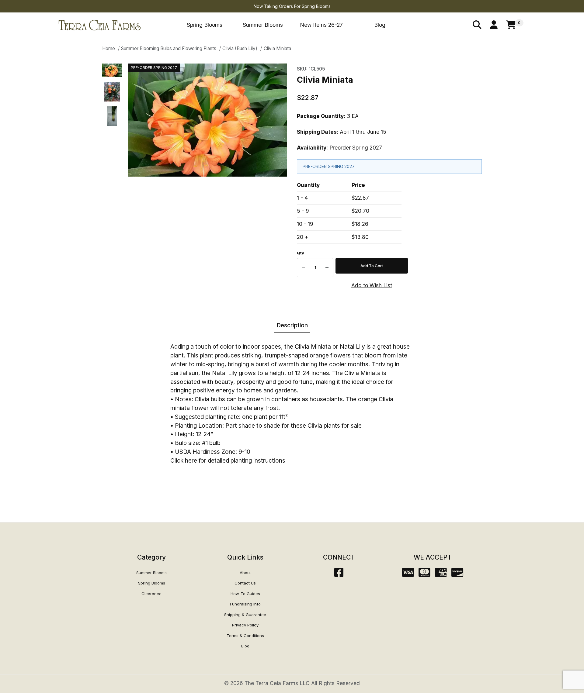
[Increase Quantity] (327, 267)
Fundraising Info (245, 604)
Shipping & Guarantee (245, 614)
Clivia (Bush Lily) (239, 48)
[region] (112, 176)
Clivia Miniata (277, 48)
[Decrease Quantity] (303, 267)
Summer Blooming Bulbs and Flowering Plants (168, 48)
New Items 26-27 (321, 25)
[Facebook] (338, 574)
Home (108, 48)
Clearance (151, 593)
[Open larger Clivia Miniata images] (207, 120)
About (245, 572)
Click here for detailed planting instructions (227, 460)
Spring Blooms (204, 25)
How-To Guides (245, 593)
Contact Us (245, 583)
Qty (300, 252)
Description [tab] (292, 325)
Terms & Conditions (245, 635)
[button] (112, 70)
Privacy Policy (245, 624)
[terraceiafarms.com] (99, 24)
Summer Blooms (263, 25)
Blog (379, 25)
